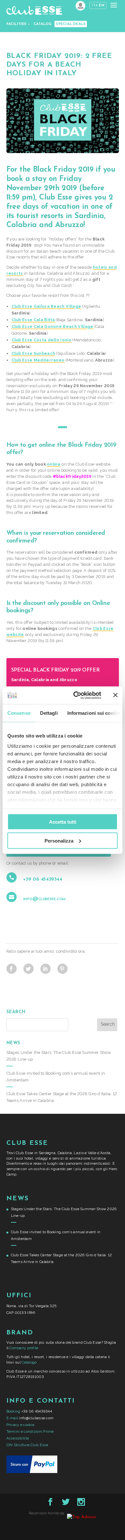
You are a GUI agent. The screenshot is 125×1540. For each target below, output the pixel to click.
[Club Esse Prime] (80, 6)
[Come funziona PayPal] (31, 1472)
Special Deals (71, 24)
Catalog (43, 24)
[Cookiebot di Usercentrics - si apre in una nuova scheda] (75, 695)
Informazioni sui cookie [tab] (93, 713)
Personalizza (59, 840)
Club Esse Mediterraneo (38, 360)
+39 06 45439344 (42, 879)
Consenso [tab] (18, 713)
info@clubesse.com (44, 898)
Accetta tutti (62, 822)
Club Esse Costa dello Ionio (42, 340)
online (54, 464)
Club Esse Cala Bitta (33, 319)
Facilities (16, 24)
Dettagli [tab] (49, 713)
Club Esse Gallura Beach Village (46, 306)
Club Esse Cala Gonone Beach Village (53, 326)
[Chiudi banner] (115, 695)
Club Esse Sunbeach (33, 353)
